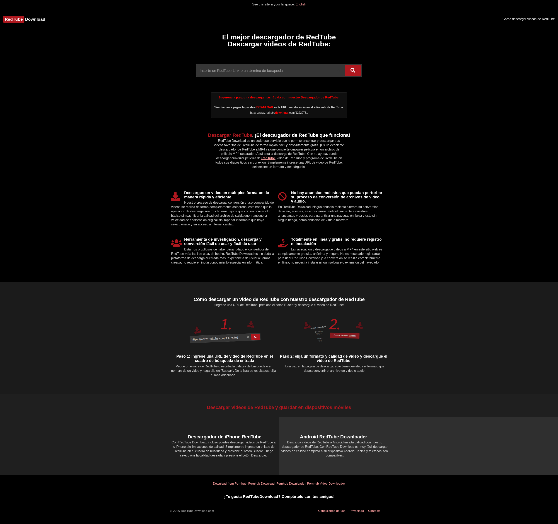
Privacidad (357, 510)
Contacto (374, 510)
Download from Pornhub (230, 483)
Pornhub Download (261, 483)
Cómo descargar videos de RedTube (528, 19)
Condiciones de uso (331, 510)
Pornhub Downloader (290, 483)
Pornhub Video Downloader (326, 483)
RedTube (268, 158)
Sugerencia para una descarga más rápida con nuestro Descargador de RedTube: (279, 97)
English (301, 4)
